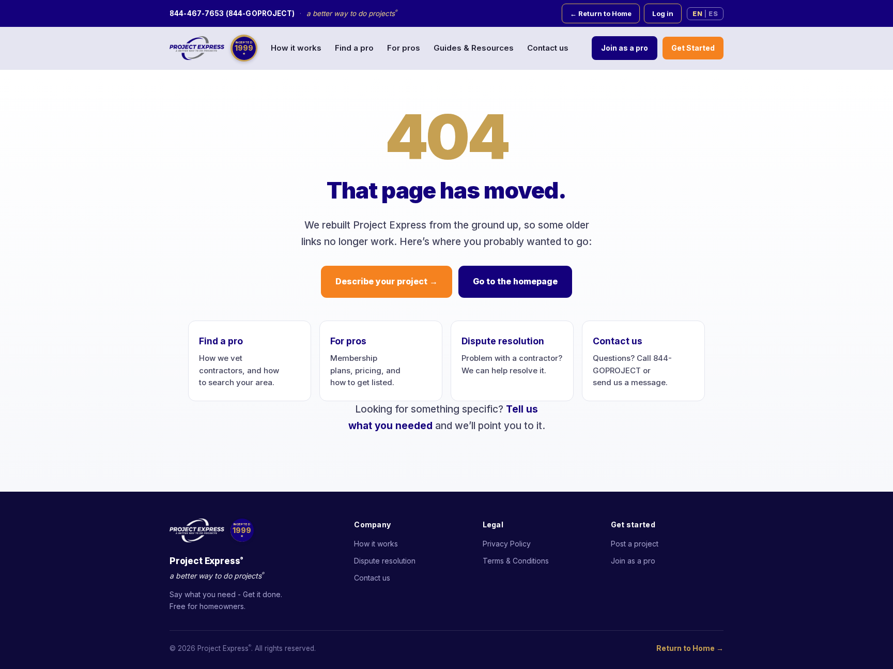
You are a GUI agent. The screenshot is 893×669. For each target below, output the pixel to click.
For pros (403, 48)
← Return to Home (601, 13)
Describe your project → (386, 281)
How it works (296, 48)
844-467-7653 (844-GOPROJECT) (232, 13)
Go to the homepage (515, 281)
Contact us (547, 48)
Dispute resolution (502, 341)
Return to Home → (689, 648)
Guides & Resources (474, 48)
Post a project (634, 543)
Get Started (693, 47)
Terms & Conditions (516, 560)
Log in (662, 13)
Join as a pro (624, 47)
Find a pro (354, 48)
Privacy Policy (507, 543)
